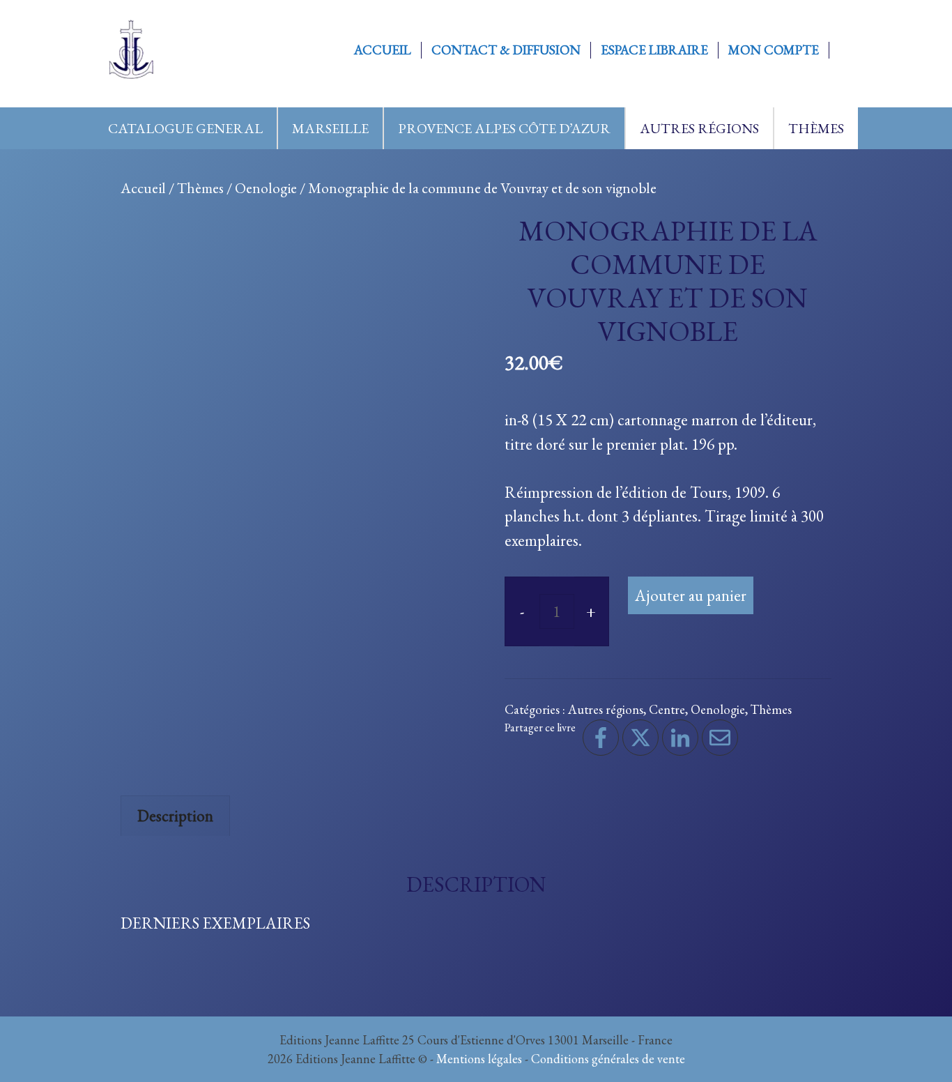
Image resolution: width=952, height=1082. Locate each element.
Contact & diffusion (506, 50)
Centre (667, 709)
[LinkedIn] (680, 737)
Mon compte (773, 50)
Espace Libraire (654, 50)
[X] (640, 737)
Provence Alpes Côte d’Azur (504, 128)
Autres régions (699, 128)
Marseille (330, 128)
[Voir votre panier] (844, 50)
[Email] (720, 737)
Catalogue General (185, 128)
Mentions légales (479, 1059)
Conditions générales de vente (608, 1059)
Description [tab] (175, 815)
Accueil (382, 50)
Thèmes (816, 128)
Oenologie (266, 187)
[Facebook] (601, 737)
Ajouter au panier (690, 595)
